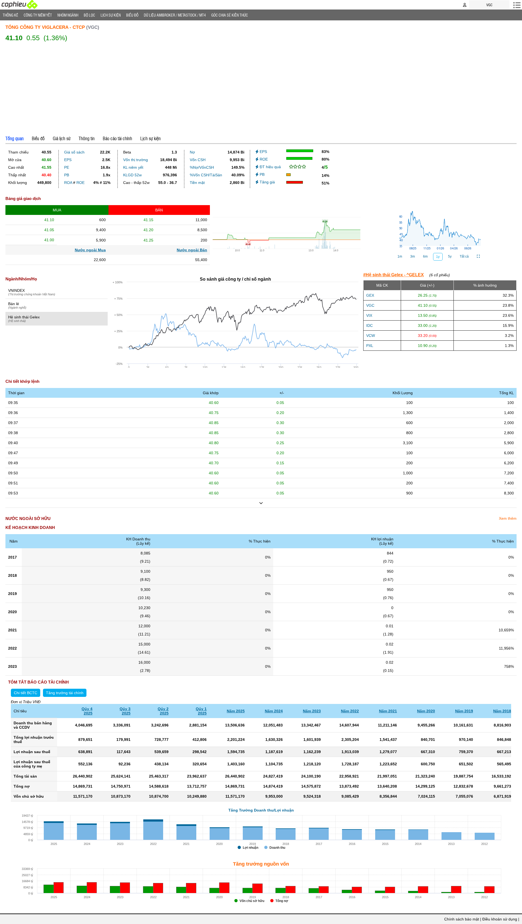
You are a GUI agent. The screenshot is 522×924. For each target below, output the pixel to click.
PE (66, 167)
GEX (370, 295)
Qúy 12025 (201, 711)
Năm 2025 (236, 711)
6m (425, 256)
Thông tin (87, 138)
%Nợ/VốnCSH (202, 167)
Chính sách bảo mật (461, 919)
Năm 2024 (274, 711)
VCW (370, 335)
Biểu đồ (132, 14)
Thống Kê (10, 14)
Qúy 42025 (87, 711)
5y (450, 256)
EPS (68, 160)
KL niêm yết (133, 167)
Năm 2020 (426, 711)
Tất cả (464, 256)
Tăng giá (267, 182)
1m (399, 256)
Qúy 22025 (163, 711)
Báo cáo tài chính (117, 138)
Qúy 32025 (125, 711)
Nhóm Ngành (67, 14)
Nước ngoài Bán (192, 250)
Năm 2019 (464, 711)
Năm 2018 (502, 711)
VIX (369, 315)
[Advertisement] (261, 87)
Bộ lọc (89, 14)
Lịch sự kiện (150, 138)
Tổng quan (14, 138)
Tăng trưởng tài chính (64, 693)
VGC (370, 305)
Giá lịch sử (61, 138)
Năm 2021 (388, 711)
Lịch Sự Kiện (111, 14)
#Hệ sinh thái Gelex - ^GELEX (393, 274)
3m (412, 256)
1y (438, 257)
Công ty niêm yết (38, 14)
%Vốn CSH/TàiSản (206, 175)
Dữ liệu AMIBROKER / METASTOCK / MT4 (175, 14)
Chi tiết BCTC (25, 693)
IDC (369, 325)
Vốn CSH (198, 160)
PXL (369, 345)
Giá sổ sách (74, 152)
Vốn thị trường (135, 160)
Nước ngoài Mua (90, 250)
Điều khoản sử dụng (499, 919)
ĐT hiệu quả (270, 167)
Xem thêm (508, 518)
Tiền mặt (197, 182)
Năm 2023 (312, 711)
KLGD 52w (132, 175)
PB (66, 175)
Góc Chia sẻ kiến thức (229, 14)
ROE (80, 182)
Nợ (192, 152)
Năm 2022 (350, 711)
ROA (68, 182)
